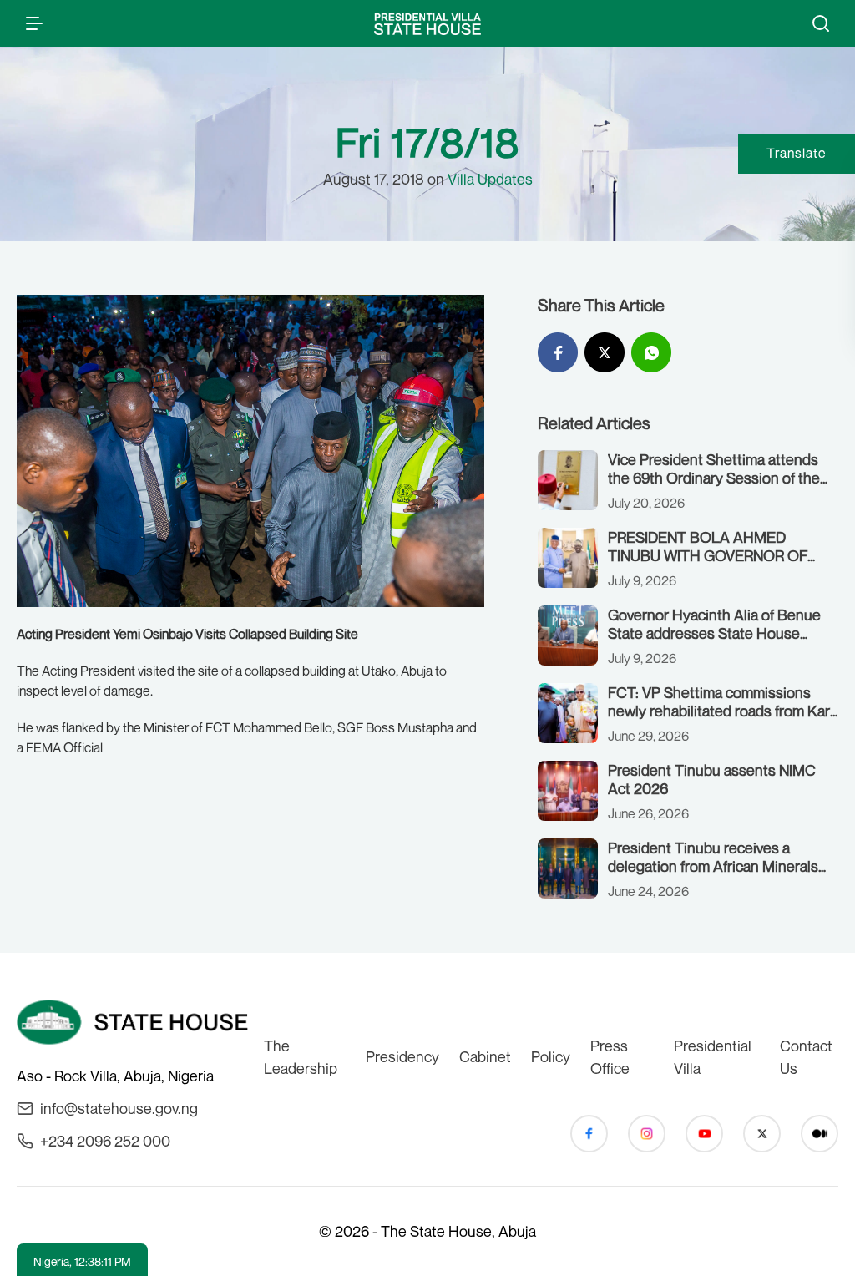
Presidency (402, 1056)
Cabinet (485, 1056)
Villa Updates (490, 179)
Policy (550, 1056)
